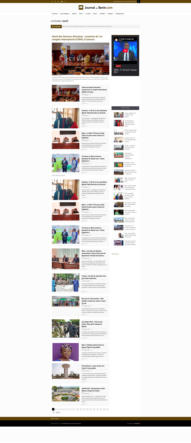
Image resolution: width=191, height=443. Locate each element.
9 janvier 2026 (86, 371)
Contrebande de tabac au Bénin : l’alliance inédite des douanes (130, 204)
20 (53, 412)
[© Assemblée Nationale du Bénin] (118, 155)
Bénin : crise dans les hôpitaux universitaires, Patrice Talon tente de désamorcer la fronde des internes (94, 253)
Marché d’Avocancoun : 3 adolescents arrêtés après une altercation (131, 172)
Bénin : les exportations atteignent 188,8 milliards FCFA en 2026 (130, 235)
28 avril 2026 (86, 163)
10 (77, 409)
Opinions (102, 13)
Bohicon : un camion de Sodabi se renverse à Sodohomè (130, 147)
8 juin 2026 (85, 115)
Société (74, 13)
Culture (88, 13)
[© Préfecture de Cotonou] (118, 139)
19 (107, 409)
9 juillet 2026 (86, 94)
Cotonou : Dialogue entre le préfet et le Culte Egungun (130, 115)
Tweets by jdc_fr (115, 254)
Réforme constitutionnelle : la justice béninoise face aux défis (130, 132)
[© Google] (65, 373)
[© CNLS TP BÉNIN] (65, 141)
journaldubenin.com (67, 423)
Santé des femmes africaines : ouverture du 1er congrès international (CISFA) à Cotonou (94, 89)
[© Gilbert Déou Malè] (118, 115)
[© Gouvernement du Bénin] (65, 259)
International (120, 13)
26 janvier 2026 (86, 350)
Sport (81, 13)
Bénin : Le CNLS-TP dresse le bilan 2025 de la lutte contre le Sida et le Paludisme (93, 135)
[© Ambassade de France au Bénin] (65, 95)
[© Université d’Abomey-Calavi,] (65, 164)
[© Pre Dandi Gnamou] (118, 123)
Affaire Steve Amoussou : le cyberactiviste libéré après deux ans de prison (92, 26)
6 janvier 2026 (86, 393)
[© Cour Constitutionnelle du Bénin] (65, 118)
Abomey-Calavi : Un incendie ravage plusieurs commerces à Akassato (130, 227)
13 (87, 409)
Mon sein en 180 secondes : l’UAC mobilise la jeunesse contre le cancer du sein (94, 301)
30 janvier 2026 (86, 329)
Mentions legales (54, 418)
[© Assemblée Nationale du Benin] (118, 179)
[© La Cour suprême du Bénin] (118, 132)
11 (81, 409)
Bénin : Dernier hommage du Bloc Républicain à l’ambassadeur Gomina (130, 187)
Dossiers (110, 13)
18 (104, 409)
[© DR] (118, 147)
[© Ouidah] (65, 396)
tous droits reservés (76, 423)
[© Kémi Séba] (118, 164)
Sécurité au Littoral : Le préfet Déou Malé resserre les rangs (130, 139)
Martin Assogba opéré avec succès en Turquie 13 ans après (131, 212)
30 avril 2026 (86, 140)
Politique (54, 13)
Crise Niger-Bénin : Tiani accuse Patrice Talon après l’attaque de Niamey (92, 324)
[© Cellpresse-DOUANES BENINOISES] (118, 204)
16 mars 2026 (86, 258)
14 (90, 409)
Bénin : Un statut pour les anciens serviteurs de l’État (130, 179)
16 (97, 409)
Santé (95, 13)
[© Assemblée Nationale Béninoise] (65, 351)
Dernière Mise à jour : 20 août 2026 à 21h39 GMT (124, 1)
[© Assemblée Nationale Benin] (118, 196)
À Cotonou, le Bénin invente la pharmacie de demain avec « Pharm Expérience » (93, 158)
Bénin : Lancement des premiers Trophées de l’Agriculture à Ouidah (130, 220)
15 (94, 409)
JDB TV (118, 66)
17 (100, 409)
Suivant (58, 412)
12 (84, 409)
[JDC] (95, 7)
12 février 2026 (86, 306)
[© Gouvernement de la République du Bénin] (65, 306)
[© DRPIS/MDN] (65, 329)
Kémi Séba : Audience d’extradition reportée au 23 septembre (130, 164)
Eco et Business (64, 13)
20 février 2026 (86, 281)
